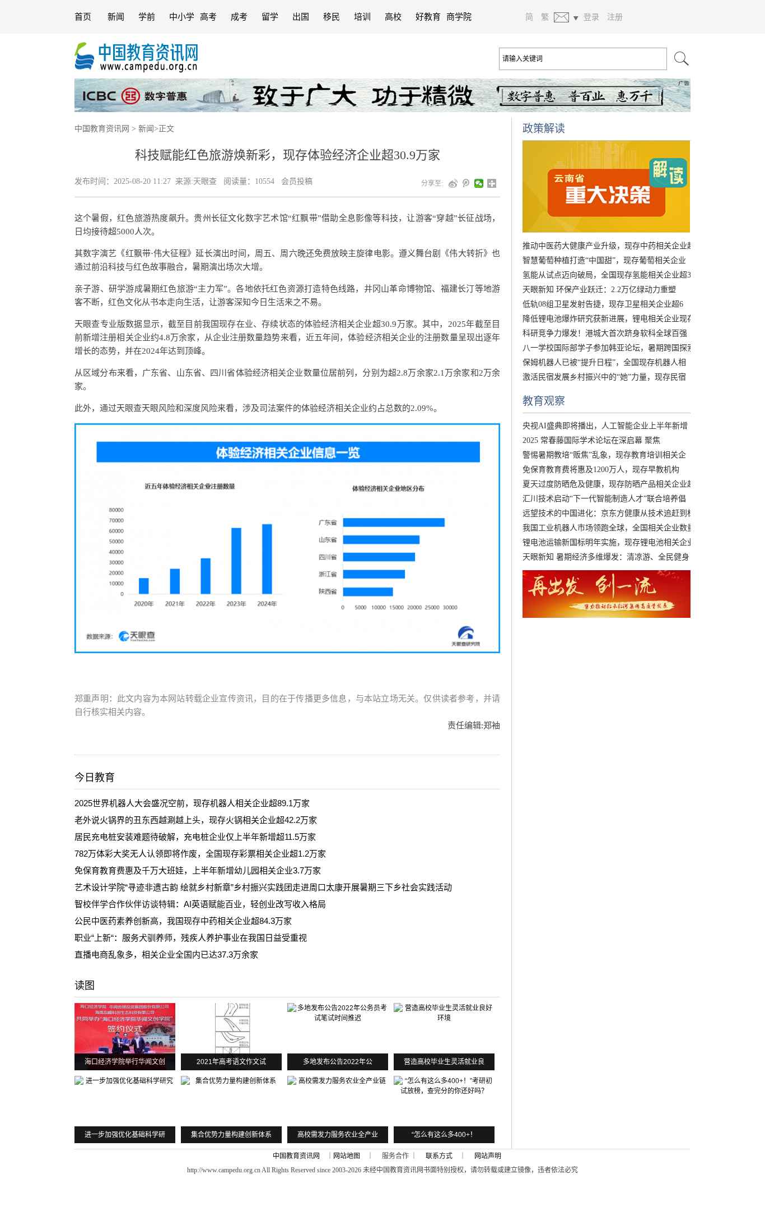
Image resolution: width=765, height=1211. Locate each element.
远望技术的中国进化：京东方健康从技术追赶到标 (609, 513)
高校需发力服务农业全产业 (337, 1135)
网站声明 (487, 1156)
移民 (331, 16)
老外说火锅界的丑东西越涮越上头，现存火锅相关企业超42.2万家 (195, 820)
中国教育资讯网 (101, 128)
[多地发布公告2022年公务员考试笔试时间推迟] (337, 1036)
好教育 (428, 16)
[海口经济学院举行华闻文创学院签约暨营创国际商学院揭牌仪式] (124, 1036)
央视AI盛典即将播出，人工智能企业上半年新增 (605, 426)
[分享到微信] (479, 183)
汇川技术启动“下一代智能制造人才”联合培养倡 (604, 498)
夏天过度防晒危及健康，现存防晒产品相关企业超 (609, 484)
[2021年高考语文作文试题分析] (231, 1036)
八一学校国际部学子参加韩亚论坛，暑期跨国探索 (609, 348)
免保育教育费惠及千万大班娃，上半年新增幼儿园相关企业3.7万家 (197, 870)
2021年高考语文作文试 (231, 1062)
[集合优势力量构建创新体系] (231, 1109)
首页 (82, 16)
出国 (300, 16)
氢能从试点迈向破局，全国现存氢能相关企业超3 (607, 275)
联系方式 (439, 1156)
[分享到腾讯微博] (466, 183)
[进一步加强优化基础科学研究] (124, 1109)
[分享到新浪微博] (453, 183)
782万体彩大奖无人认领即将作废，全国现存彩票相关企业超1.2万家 (200, 853)
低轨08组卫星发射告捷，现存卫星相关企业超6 (603, 304)
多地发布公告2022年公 (337, 1062)
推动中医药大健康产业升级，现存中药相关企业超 (609, 246)
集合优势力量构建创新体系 (231, 1135)
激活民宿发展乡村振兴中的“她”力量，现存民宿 (604, 377)
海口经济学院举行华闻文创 (125, 1062)
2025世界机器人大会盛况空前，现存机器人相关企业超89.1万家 (192, 803)
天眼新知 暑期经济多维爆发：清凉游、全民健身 (606, 557)
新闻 (116, 16)
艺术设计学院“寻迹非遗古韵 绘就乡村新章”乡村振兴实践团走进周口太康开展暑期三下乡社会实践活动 (263, 887)
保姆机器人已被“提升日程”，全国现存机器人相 (604, 362)
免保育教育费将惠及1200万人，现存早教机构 (601, 469)
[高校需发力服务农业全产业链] (337, 1109)
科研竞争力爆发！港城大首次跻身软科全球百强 (605, 333)
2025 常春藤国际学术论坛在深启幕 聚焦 (591, 440)
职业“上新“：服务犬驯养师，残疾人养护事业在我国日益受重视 (190, 937)
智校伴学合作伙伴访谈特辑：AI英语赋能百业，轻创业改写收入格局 (200, 904)
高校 (393, 16)
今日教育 (94, 777)
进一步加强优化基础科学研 (125, 1135)
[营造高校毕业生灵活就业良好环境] (444, 1036)
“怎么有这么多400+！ (444, 1135)
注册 (615, 16)
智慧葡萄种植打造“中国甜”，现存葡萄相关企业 (604, 260)
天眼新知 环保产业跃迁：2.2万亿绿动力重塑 (599, 289)
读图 (84, 985)
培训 (362, 16)
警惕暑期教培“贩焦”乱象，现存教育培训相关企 (604, 455)
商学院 (459, 16)
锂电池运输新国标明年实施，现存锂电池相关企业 (609, 542)
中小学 (181, 16)
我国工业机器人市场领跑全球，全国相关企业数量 (609, 528)
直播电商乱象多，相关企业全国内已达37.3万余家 (166, 954)
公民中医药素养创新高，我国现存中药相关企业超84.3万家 (183, 921)
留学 (270, 16)
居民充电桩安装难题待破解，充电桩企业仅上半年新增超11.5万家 (195, 837)
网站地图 (346, 1156)
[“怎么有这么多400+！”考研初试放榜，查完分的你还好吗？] (444, 1109)
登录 (591, 16)
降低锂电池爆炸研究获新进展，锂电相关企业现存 (609, 319)
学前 (146, 16)
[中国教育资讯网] (141, 56)
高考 (208, 16)
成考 (239, 16)
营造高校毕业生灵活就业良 (444, 1062)
